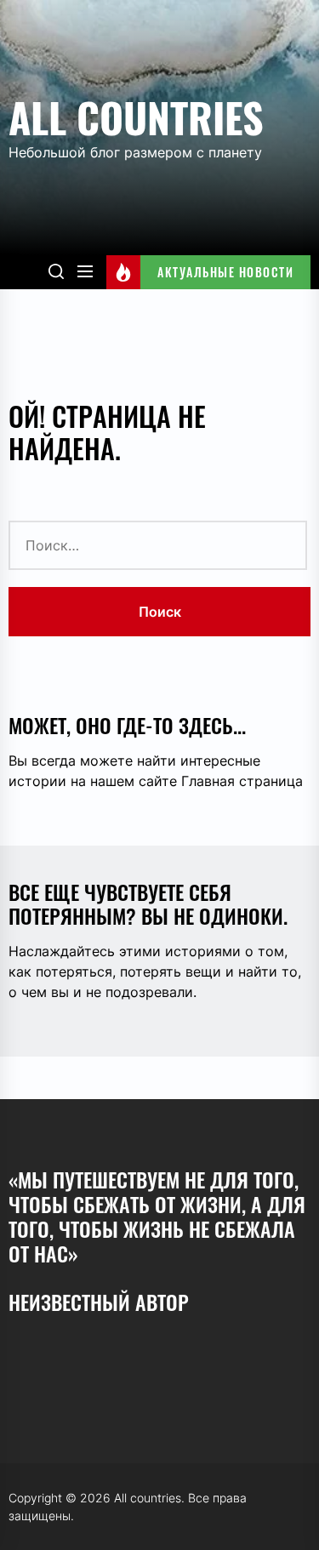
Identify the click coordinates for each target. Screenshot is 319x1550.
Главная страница (242, 780)
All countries (136, 117)
